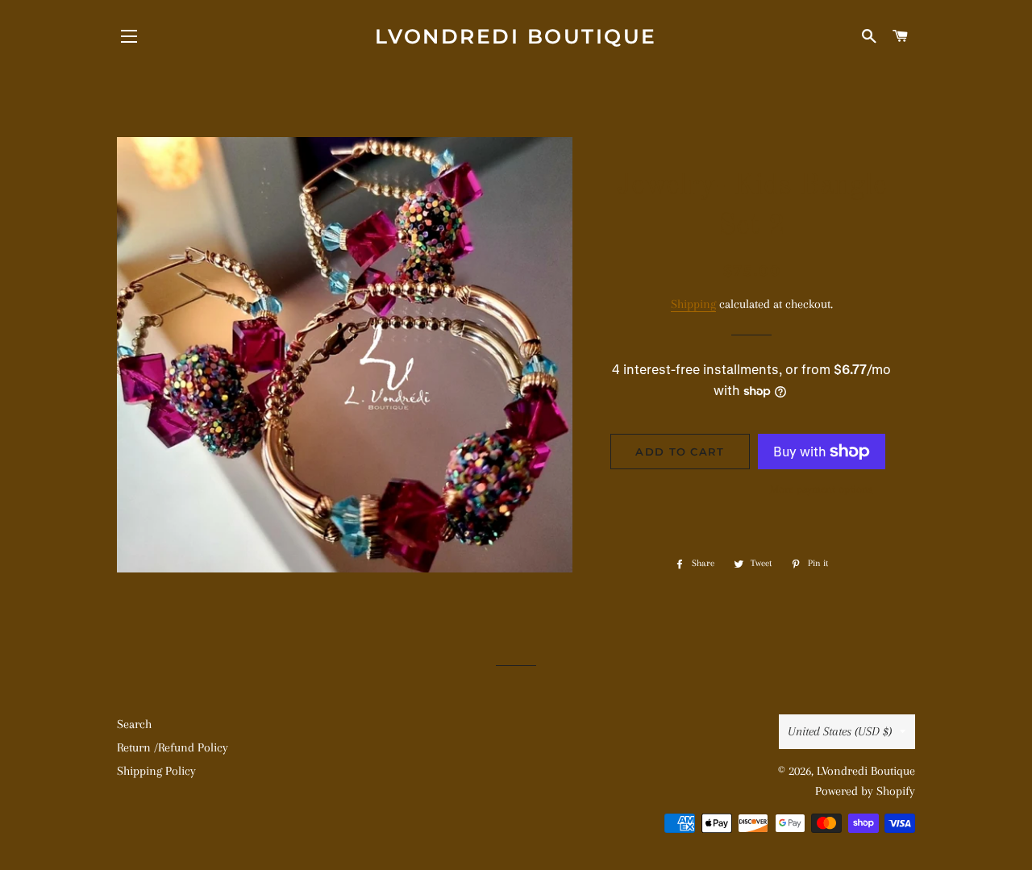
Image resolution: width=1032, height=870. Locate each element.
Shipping (693, 304)
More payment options (821, 489)
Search (134, 724)
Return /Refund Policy (172, 747)
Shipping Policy (156, 771)
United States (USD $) (840, 731)
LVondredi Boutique (516, 36)
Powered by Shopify (865, 791)
